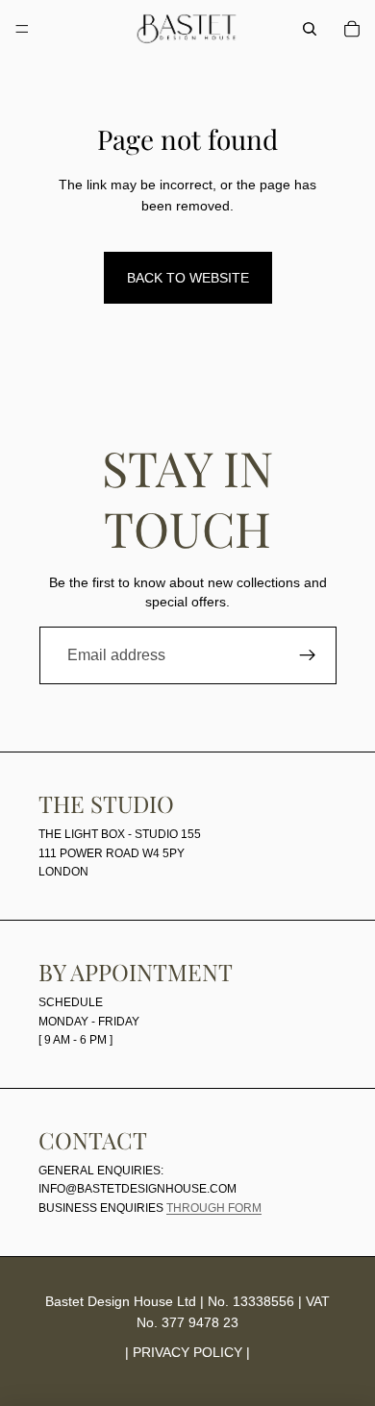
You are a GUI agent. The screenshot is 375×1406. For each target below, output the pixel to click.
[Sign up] (308, 655)
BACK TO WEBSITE (188, 277)
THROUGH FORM (214, 1208)
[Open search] (309, 29)
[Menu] (22, 29)
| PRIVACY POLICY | (187, 1352)
